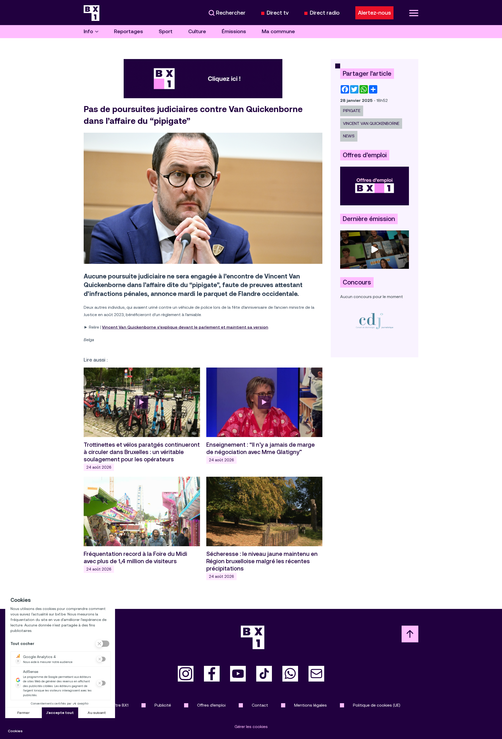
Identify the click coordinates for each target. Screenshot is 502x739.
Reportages (128, 31)
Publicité (163, 705)
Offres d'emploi (211, 705)
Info (88, 31)
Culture (197, 31)
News (349, 136)
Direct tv (278, 13)
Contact (260, 705)
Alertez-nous (374, 13)
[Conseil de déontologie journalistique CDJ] (374, 321)
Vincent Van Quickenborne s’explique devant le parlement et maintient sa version (185, 327)
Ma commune (278, 31)
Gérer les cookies (251, 727)
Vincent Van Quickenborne (371, 123)
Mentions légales (310, 705)
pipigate (351, 111)
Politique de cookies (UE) (376, 705)
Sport (166, 31)
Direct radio (325, 13)
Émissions (234, 31)
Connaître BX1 (115, 705)
